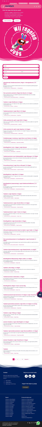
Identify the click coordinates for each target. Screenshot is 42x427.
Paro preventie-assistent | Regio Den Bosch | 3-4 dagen (17, 93)
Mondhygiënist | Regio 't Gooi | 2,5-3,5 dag (14, 285)
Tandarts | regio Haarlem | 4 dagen (12, 193)
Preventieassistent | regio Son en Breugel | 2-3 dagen (17, 165)
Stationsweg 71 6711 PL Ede (11, 383)
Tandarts (5, 349)
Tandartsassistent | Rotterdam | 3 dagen (13, 276)
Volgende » (26, 359)
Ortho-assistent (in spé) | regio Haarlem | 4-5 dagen (16, 129)
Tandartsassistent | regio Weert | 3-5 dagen (14, 111)
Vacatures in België (8, 416)
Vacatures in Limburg (9, 410)
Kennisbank (9, 425)
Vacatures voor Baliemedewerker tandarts (29, 410)
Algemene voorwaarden (12, 424)
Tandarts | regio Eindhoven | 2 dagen (13, 102)
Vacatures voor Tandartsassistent (27, 409)
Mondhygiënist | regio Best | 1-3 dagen (13, 174)
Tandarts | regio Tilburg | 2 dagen (12, 312)
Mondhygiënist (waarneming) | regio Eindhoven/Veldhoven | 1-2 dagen (19, 184)
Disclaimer (4, 425)
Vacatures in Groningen (9, 406)
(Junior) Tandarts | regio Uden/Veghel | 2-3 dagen (16, 322)
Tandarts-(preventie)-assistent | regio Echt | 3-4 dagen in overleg (20, 303)
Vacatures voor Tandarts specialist (27, 400)
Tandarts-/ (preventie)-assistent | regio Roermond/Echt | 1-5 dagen (20, 331)
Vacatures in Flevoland (9, 407)
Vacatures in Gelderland (9, 402)
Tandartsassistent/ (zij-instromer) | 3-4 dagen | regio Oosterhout (20, 294)
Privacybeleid (5, 424)
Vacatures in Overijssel (9, 413)
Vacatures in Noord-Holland (10, 400)
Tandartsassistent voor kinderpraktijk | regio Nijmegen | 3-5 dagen (20, 156)
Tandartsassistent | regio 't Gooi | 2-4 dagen (14, 212)
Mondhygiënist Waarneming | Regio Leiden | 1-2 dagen (17, 258)
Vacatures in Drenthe (9, 409)
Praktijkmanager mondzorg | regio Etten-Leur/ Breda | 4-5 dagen (20, 138)
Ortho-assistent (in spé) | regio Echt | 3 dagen (15, 120)
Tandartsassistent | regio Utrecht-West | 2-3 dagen (16, 203)
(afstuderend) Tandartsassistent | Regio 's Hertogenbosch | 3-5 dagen (19, 83)
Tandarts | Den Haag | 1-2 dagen (11, 267)
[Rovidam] (39, 298)
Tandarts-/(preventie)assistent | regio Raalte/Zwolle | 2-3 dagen (19, 249)
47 (22, 359)
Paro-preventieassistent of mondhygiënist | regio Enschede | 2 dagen (19, 240)
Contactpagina (25, 387)
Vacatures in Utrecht (8, 403)
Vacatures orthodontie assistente (27, 406)
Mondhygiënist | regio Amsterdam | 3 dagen (14, 221)
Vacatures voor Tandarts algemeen (28, 399)
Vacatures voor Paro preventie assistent (28, 403)
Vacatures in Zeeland (9, 414)
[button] (38, 6)
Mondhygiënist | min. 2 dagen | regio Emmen (15, 147)
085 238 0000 (8, 380)
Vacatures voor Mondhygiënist (27, 402)
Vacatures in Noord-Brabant (10, 399)
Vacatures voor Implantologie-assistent (28, 407)
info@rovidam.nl (8, 382)
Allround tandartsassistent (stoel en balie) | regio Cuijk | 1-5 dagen (20, 230)
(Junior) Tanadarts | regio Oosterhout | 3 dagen (15, 340)
